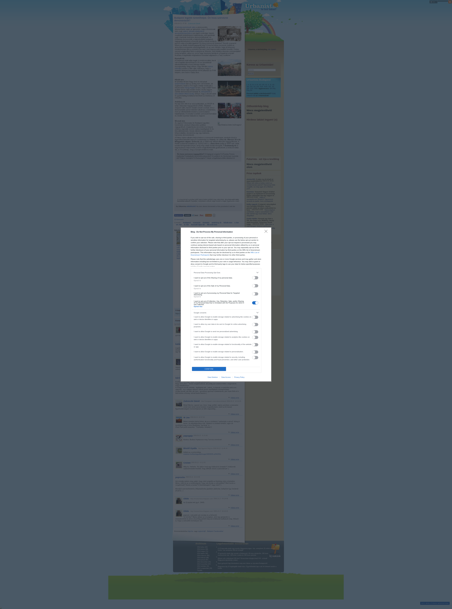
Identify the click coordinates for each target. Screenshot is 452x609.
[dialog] (226, 304)
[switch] (255, 277)
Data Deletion (213, 377)
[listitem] (226, 272)
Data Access (226, 377)
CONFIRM (209, 369)
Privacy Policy (239, 377)
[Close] (266, 232)
